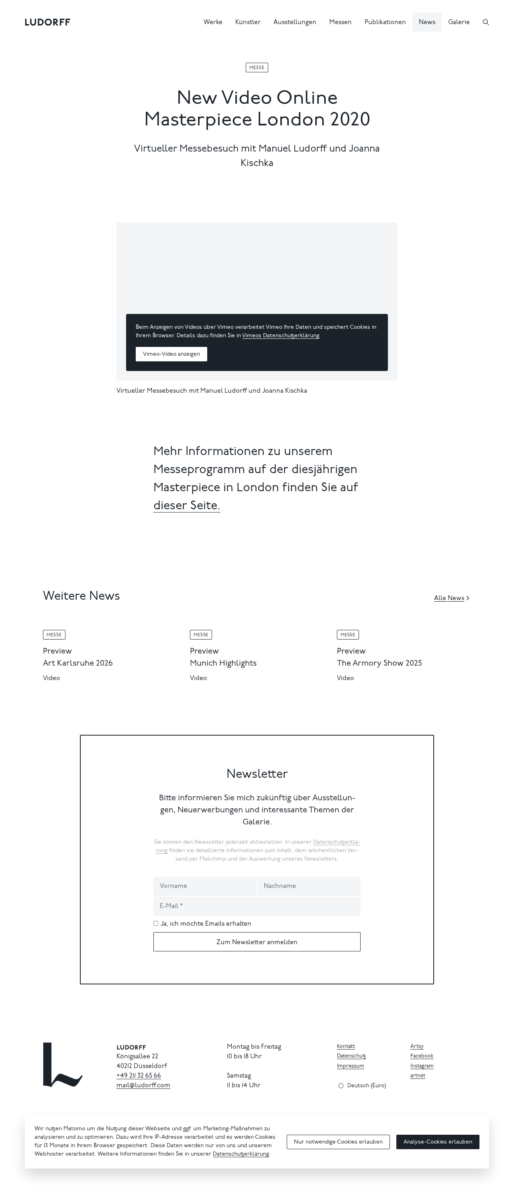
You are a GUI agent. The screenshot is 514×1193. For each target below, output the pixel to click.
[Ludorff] (48, 22)
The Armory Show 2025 (379, 664)
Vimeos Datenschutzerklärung (280, 336)
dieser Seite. (186, 506)
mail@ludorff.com (143, 1085)
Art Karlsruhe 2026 (78, 664)
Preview (57, 652)
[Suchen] (486, 22)
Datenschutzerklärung (241, 1154)
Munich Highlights (223, 664)
